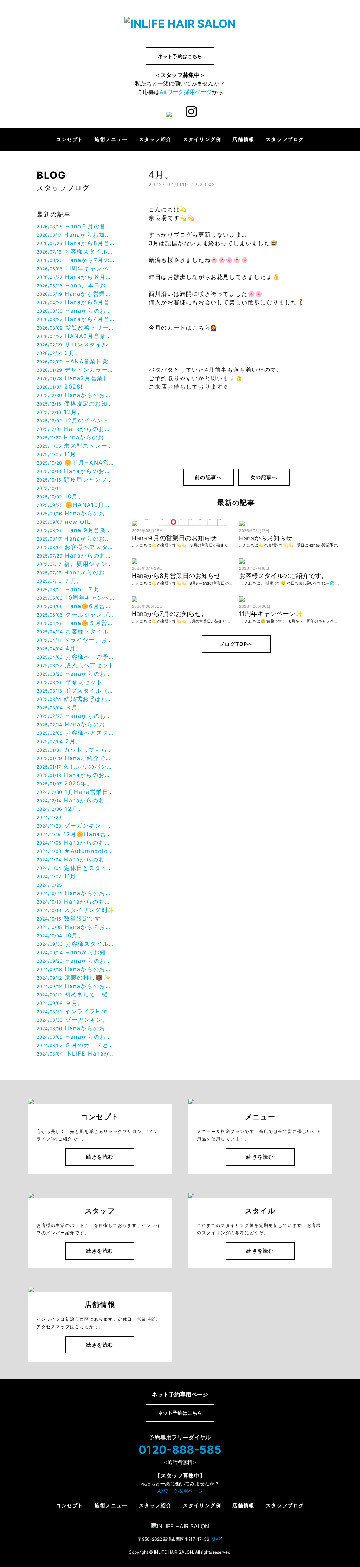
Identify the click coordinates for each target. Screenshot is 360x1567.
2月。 (59, 352)
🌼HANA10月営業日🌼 (76, 504)
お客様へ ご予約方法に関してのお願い (76, 656)
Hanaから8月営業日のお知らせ (76, 243)
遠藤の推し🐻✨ (74, 977)
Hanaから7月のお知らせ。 (76, 259)
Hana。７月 (68, 589)
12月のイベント (73, 420)
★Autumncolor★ (76, 850)
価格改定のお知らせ (76, 403)
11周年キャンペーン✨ (76, 268)
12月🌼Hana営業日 (76, 833)
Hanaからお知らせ (76, 234)
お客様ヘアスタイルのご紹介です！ (76, 732)
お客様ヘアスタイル (76, 546)
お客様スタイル (73, 631)
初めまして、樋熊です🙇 (76, 994)
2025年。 (65, 783)
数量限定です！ (72, 918)
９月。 (60, 1002)
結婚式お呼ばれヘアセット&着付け (76, 698)
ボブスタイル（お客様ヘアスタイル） (76, 690)
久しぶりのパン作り (76, 766)
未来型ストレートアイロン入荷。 (76, 445)
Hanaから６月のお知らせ (76, 276)
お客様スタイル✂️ (76, 943)
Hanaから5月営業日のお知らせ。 (76, 302)
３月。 (60, 707)
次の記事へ (264, 477)
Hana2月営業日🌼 (76, 378)
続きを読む (100, 1157)
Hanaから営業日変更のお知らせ (76, 293)
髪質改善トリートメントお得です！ (76, 327)
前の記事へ (208, 477)
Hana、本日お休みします (76, 285)
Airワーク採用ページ (186, 91)
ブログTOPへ (236, 644)
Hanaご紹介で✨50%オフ (76, 758)
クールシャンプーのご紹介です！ (76, 614)
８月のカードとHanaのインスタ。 (76, 1045)
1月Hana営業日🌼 (76, 791)
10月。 (60, 496)
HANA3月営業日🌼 (76, 335)
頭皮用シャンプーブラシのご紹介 (76, 479)
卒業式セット (70, 682)
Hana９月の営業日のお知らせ (76, 226)
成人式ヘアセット (76, 665)
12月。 (60, 411)
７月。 (60, 580)
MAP (216, 1539)
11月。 (59, 454)
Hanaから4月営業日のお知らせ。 (76, 319)
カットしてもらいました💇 (76, 749)
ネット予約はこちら (180, 56)
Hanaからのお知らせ (76, 395)
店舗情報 (243, 139)
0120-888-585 (180, 1450)
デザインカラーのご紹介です (76, 369)
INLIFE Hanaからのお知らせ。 (76, 1053)
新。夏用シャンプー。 (76, 563)
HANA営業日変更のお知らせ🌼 (76, 361)
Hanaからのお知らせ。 (76, 310)
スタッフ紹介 (155, 139)
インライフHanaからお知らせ (76, 1011)
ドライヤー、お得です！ (76, 639)
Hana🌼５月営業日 (76, 622)
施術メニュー (111, 139)
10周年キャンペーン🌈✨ (76, 597)
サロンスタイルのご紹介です (76, 344)
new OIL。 (67, 521)
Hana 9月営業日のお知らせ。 (76, 530)
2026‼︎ (60, 386)
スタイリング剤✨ (76, 909)
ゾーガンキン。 (73, 1019)
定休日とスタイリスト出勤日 (76, 867)
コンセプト (69, 139)
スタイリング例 (202, 139)
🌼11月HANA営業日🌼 (76, 462)
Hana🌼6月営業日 (76, 606)
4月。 (59, 648)
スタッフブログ (285, 139)
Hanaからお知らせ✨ (76, 952)
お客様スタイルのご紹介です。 (76, 251)
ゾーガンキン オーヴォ (76, 825)
